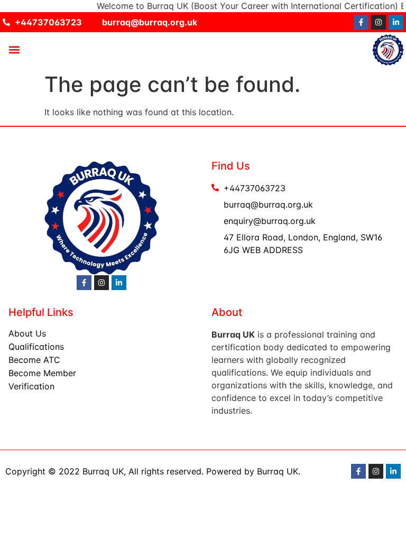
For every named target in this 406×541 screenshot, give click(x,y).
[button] (14, 50)
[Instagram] (378, 22)
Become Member (42, 373)
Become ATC (34, 360)
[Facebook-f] (361, 22)
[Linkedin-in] (396, 22)
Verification (31, 386)
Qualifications (36, 346)
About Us (27, 333)
